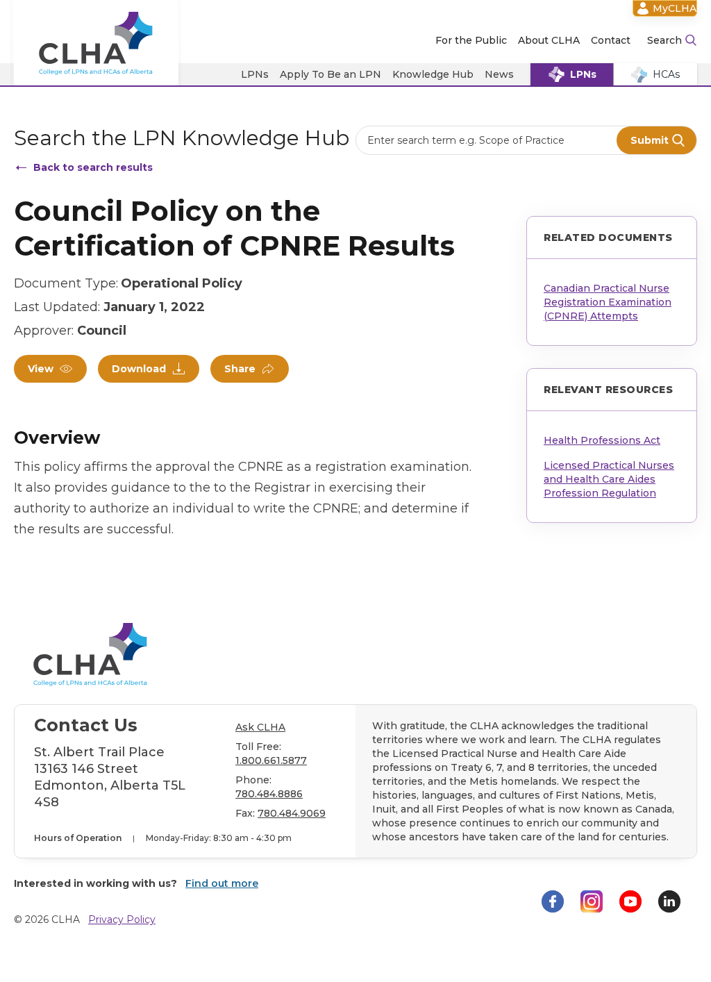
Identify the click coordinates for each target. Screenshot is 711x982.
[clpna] (96, 43)
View (40, 369)
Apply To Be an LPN (330, 74)
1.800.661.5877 (271, 760)
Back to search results (93, 167)
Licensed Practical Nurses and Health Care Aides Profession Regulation (609, 479)
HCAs (666, 74)
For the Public (471, 40)
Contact (610, 40)
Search (664, 40)
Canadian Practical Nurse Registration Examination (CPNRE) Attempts (607, 302)
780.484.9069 (292, 813)
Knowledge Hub (433, 74)
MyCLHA (674, 8)
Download (139, 369)
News (499, 74)
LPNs (255, 74)
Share (240, 369)
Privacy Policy (122, 919)
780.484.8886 (269, 794)
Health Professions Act (602, 440)
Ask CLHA (260, 727)
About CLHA (549, 40)
